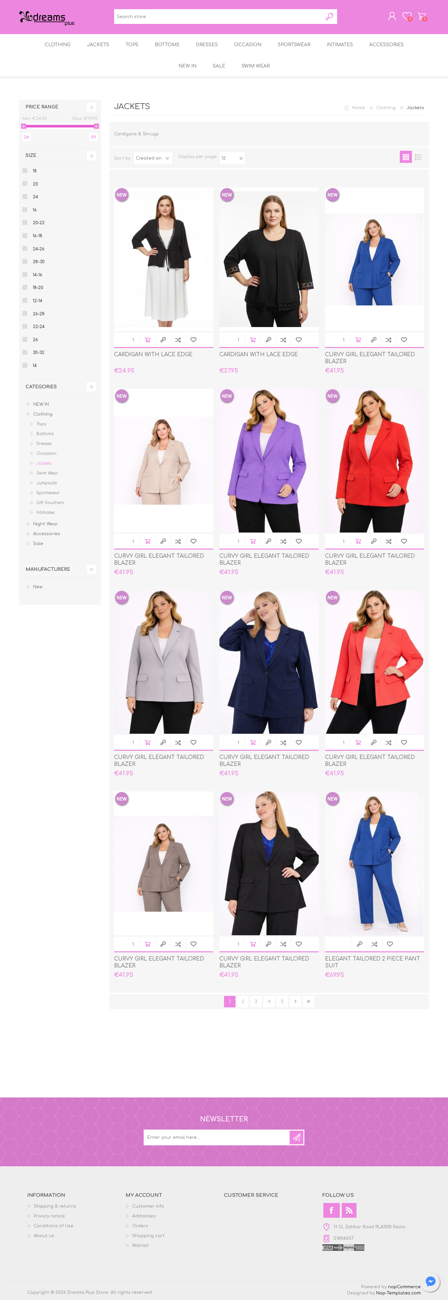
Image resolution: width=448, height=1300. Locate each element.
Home (358, 108)
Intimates (45, 512)
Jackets (43, 463)
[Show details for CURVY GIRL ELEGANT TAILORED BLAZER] (374, 259)
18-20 (38, 287)
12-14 (37, 301)
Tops (41, 424)
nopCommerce (404, 1287)
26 (35, 340)
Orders (140, 1226)
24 (35, 197)
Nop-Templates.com (398, 1293)
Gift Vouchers (50, 502)
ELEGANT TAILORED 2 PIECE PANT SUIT (372, 962)
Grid (406, 157)
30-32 (38, 352)
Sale (38, 543)
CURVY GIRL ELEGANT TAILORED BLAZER (370, 358)
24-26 (39, 249)
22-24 (39, 326)
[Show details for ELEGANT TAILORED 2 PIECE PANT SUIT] (374, 863)
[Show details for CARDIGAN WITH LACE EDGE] (163, 259)
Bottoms (44, 434)
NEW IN (41, 404)
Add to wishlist (193, 339)
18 (35, 171)
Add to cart (147, 339)
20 (35, 184)
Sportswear (48, 493)
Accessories (46, 534)
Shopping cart (421, 16)
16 (35, 210)
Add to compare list (178, 339)
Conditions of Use (53, 1226)
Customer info (148, 1206)
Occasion (46, 453)
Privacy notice (49, 1216)
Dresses (43, 443)
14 (35, 365)
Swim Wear (47, 473)
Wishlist (140, 1245)
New (38, 587)
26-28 (39, 314)
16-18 (37, 236)
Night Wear (45, 524)
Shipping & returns (55, 1206)
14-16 (37, 275)
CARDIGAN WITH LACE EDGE (153, 355)
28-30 (39, 262)
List (418, 157)
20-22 (39, 223)
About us (44, 1235)
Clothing (386, 108)
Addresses (143, 1216)
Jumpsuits (46, 483)
